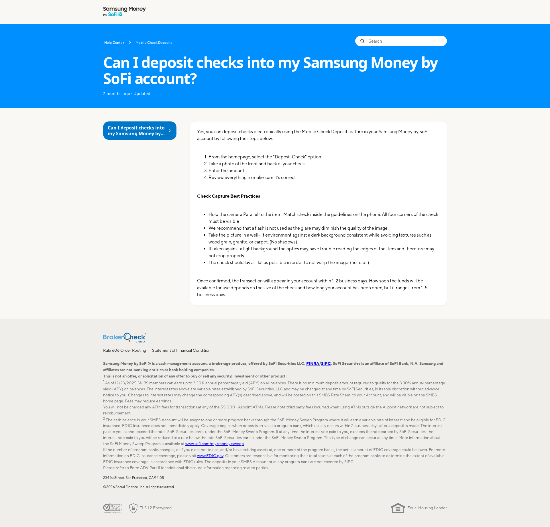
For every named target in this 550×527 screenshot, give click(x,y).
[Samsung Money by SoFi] (124, 12)
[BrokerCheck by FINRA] (124, 338)
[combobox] (405, 41)
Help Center (114, 42)
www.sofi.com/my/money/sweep (214, 443)
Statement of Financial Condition (181, 350)
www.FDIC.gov (210, 455)
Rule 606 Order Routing (124, 350)
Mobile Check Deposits (153, 42)
